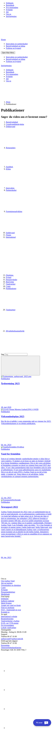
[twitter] (24, 709)
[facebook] (24, 690)
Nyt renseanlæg (12, 7)
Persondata (5, 645)
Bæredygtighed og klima (15, 46)
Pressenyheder (11, 280)
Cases (8, 286)
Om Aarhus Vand (8, 581)
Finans (8, 235)
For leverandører (7, 625)
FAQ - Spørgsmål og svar (11, 610)
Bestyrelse (10, 282)
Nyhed (8, 277)
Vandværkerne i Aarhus (10, 621)
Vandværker (10, 284)
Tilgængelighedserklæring (11, 648)
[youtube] (24, 728)
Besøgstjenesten (7, 619)
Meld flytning (6, 603)
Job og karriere (7, 583)
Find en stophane (7, 608)
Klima (8, 169)
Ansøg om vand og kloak (11, 605)
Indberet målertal (7, 601)
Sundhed (9, 167)
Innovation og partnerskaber (17, 44)
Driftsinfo (9, 3)
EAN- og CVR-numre (9, 623)
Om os (8, 14)
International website (9, 616)
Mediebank (5, 594)
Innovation (10, 188)
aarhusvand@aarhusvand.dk (12, 639)
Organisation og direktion (11, 585)
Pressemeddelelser (8, 592)
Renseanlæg (10, 148)
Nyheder (9, 10)
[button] (8, 52)
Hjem (8, 102)
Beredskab (10, 5)
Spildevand (10, 233)
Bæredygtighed (12, 122)
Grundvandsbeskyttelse (15, 124)
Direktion (10, 275)
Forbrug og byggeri (13, 48)
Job (7, 12)
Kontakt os (5, 612)
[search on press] (20, 365)
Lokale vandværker (8, 628)
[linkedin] (24, 671)
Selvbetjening (11, 16)
